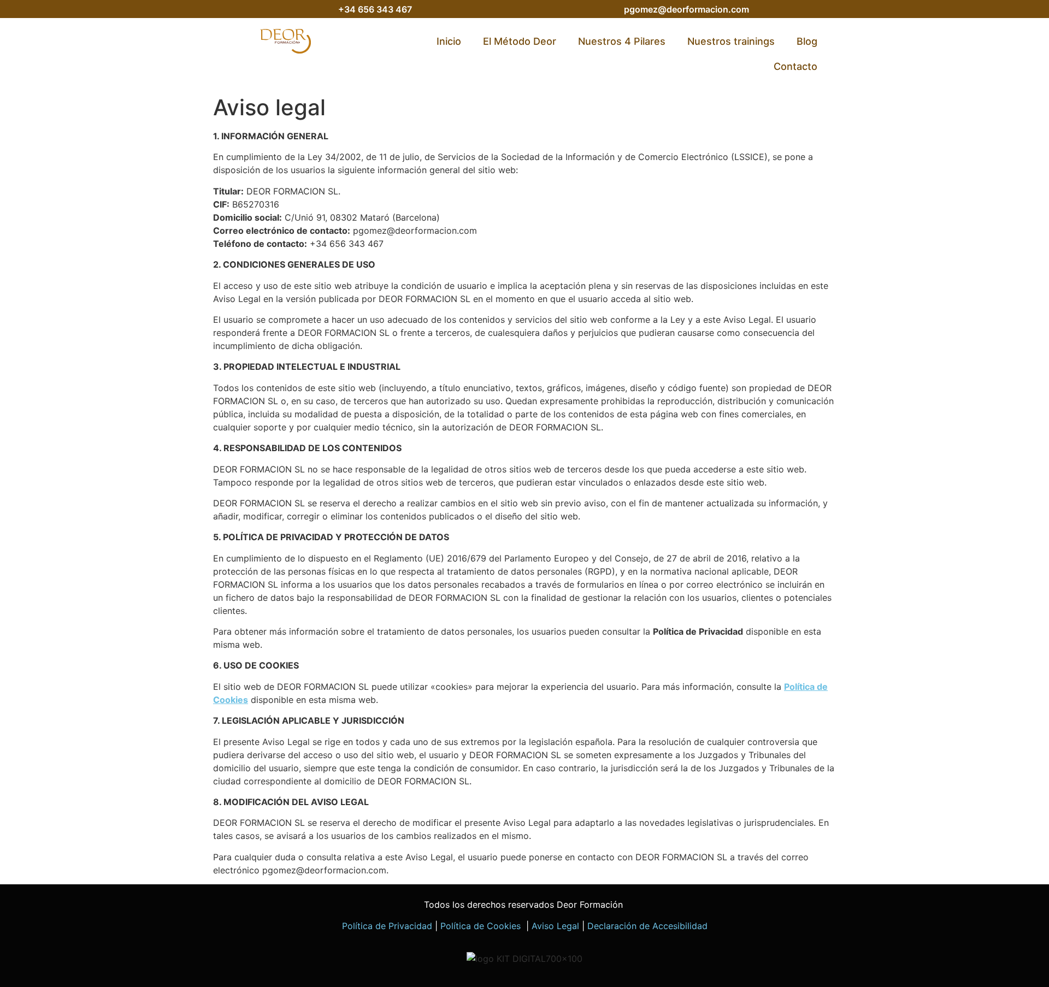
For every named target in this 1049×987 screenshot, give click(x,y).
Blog (807, 41)
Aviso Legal (555, 925)
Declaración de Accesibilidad (647, 925)
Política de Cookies (481, 925)
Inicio (449, 41)
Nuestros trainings (731, 41)
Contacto (795, 66)
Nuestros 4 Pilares (621, 41)
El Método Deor (519, 41)
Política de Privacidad (387, 925)
